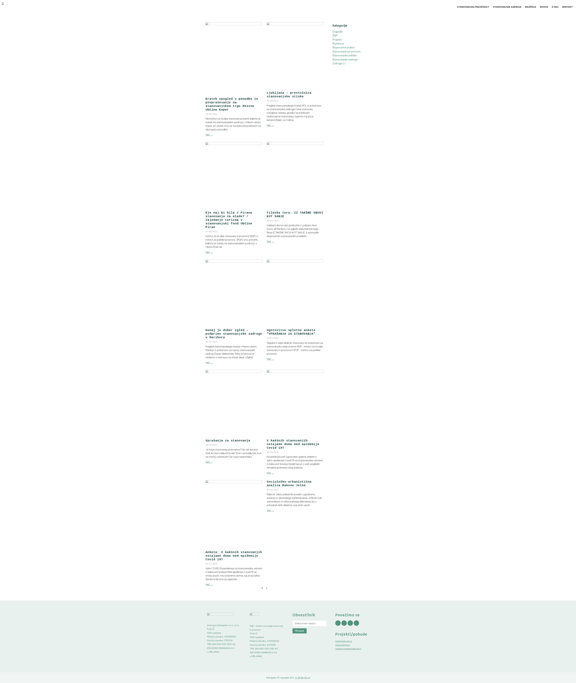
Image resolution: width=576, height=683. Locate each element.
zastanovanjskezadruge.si (348, 648)
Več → (209, 134)
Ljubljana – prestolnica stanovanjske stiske (289, 94)
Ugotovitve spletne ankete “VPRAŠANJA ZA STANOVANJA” (291, 332)
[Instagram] (344, 623)
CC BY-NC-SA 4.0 (302, 678)
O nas (555, 7)
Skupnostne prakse (343, 47)
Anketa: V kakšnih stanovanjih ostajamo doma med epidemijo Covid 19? (234, 556)
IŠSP (335, 35)
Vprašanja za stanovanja (228, 440)
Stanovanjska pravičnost (473, 7)
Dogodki (337, 31)
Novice (544, 7)
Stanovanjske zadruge (507, 7)
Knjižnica (530, 7)
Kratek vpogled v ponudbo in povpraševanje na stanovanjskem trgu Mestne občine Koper (232, 104)
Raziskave (338, 43)
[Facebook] (338, 623)
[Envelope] (356, 623)
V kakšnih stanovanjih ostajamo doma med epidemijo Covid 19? (293, 444)
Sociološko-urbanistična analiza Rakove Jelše (289, 483)
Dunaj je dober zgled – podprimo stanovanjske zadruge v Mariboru (234, 334)
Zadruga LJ (338, 63)
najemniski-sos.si (343, 641)
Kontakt (567, 7)
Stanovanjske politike (344, 55)
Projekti (337, 39)
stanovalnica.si (342, 645)
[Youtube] (350, 623)
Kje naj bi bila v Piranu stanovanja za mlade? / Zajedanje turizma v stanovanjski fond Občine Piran (229, 220)
